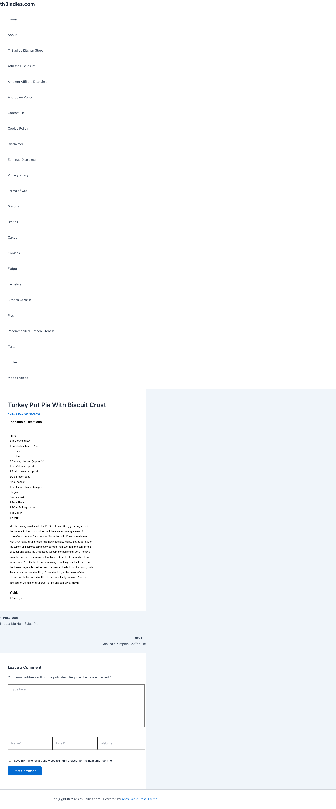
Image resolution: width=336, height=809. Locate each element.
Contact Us (16, 113)
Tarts (11, 346)
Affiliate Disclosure (22, 66)
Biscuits (13, 206)
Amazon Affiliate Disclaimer (28, 82)
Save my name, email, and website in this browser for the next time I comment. (64, 760)
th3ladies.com (17, 4)
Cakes (12, 237)
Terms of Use (17, 191)
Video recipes (18, 378)
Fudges (13, 269)
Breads (13, 222)
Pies (11, 315)
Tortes (12, 362)
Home (12, 19)
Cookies (14, 253)
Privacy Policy (18, 175)
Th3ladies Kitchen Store (25, 50)
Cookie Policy (18, 128)
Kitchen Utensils (20, 300)
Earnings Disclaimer (22, 159)
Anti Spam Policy (20, 97)
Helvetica (15, 284)
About (12, 35)
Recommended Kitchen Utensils (31, 331)
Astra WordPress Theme (139, 799)
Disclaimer (15, 144)
